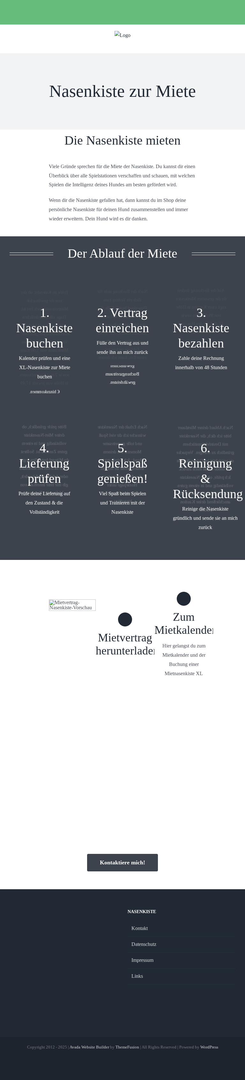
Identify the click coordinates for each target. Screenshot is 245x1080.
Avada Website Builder (89, 1047)
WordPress (209, 1047)
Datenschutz (143, 944)
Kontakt (139, 928)
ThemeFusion (127, 1047)
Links (137, 976)
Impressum (142, 960)
